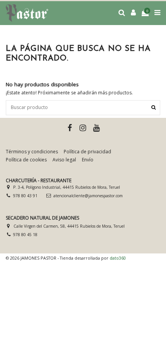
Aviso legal (64, 160)
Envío (87, 160)
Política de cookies (26, 160)
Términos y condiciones (32, 152)
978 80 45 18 (25, 234)
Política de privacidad (87, 152)
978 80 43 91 (25, 195)
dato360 (118, 258)
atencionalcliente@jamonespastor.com (88, 195)
